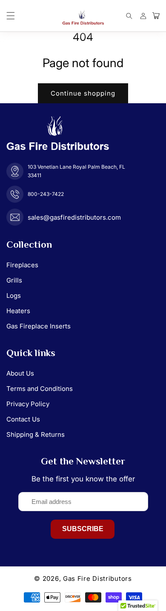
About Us (20, 373)
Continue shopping (83, 93)
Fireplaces (22, 265)
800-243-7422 (46, 194)
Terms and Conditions (39, 389)
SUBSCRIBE (82, 528)
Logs (13, 295)
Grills (14, 280)
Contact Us (23, 419)
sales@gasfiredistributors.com (74, 217)
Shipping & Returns (35, 434)
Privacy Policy (27, 404)
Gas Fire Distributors (97, 578)
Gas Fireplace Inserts (38, 326)
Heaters (18, 311)
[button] (10, 15)
